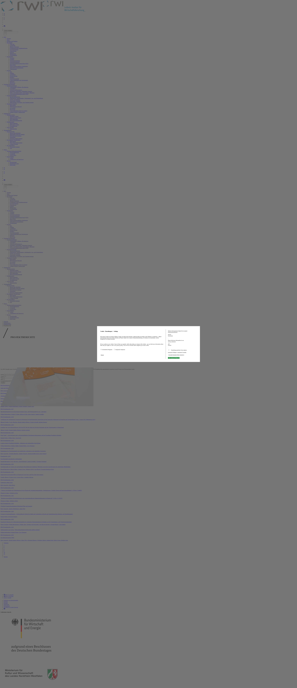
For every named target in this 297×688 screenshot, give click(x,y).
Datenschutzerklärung (172, 332)
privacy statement (172, 341)
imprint (169, 345)
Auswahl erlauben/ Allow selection (176, 355)
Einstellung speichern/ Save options (179, 350)
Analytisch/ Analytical (120, 349)
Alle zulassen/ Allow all (174, 357)
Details (102, 355)
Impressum (170, 335)
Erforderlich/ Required (107, 349)
